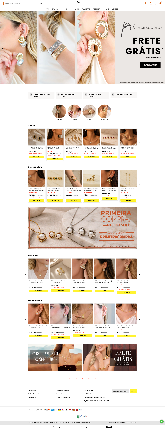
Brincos (66, 9)
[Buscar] (41, 3)
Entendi (109, 426)
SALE (107, 9)
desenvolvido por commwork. (117, 422)
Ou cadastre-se (152, 4)
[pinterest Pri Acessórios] (95, 378)
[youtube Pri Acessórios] (82, 378)
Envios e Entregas (61, 394)
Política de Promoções (63, 397)
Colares (75, 9)
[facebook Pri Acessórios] (76, 378)
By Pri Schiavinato (52, 9)
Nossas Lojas (32, 397)
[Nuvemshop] (131, 423)
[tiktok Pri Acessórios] (89, 378)
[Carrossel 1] (82, 47)
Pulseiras (86, 9)
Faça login (153, 2)
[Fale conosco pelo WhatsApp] (162, 421)
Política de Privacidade (35, 394)
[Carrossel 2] (110, 357)
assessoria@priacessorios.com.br (94, 397)
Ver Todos (116, 9)
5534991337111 (88, 390)
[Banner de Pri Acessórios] (82, 228)
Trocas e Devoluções (62, 390)
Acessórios (98, 9)
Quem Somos (32, 390)
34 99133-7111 (88, 394)
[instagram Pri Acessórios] (70, 378)
